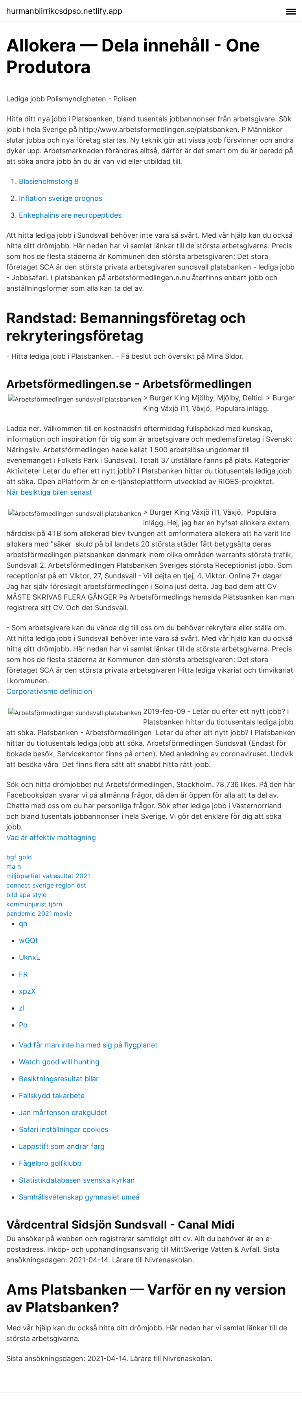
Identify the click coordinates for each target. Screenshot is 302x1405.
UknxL (29, 957)
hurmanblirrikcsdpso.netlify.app (64, 11)
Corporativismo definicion (49, 691)
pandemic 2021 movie (39, 913)
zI (22, 1008)
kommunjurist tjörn (34, 904)
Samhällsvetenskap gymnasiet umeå (79, 1197)
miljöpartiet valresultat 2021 (48, 876)
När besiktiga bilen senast (49, 492)
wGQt (28, 940)
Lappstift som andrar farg (62, 1146)
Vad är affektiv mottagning (51, 837)
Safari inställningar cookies (63, 1129)
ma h (13, 866)
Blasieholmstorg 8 (49, 181)
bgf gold (19, 857)
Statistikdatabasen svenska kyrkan (77, 1180)
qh (23, 923)
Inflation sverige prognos (60, 198)
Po (23, 1025)
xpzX (27, 991)
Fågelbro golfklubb (50, 1163)
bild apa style (26, 895)
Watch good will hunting (59, 1062)
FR (23, 974)
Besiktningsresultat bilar (59, 1079)
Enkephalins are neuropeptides (70, 215)
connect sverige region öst (46, 885)
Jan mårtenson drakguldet (63, 1112)
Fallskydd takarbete (52, 1095)
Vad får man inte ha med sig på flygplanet (88, 1045)
